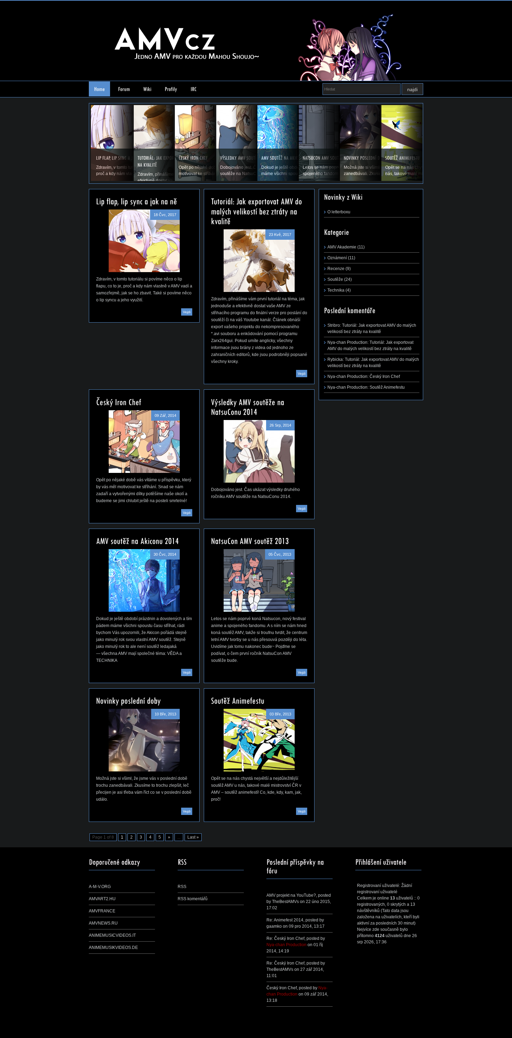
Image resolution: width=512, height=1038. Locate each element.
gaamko (274, 926)
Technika (335, 290)
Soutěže (335, 279)
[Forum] (124, 88)
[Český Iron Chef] (144, 441)
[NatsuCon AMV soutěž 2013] (259, 580)
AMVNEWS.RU (103, 923)
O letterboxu (338, 211)
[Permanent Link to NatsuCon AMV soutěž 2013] (250, 540)
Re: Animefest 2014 (284, 920)
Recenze (335, 268)
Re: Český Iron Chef (285, 938)
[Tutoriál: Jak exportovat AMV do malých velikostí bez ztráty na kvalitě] (259, 260)
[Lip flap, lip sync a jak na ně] (144, 240)
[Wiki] (147, 88)
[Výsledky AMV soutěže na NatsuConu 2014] (259, 451)
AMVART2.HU (102, 898)
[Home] (99, 88)
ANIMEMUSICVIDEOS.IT (112, 935)
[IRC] (193, 88)
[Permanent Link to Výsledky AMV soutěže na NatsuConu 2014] (248, 406)
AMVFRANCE (102, 911)
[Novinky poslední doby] (144, 740)
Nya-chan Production (286, 944)
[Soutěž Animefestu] (259, 740)
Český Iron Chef (385, 376)
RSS (182, 886)
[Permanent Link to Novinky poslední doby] (128, 700)
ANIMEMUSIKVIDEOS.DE (113, 947)
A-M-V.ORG (100, 886)
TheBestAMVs (285, 901)
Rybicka (335, 359)
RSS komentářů (193, 898)
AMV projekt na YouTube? (291, 895)
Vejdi (187, 312)
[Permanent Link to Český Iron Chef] (118, 401)
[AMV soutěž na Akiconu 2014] (144, 580)
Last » (193, 837)
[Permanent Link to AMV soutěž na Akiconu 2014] (137, 540)
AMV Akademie (341, 247)
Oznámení (337, 257)
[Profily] (171, 88)
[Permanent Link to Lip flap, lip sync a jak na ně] (136, 201)
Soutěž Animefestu (387, 387)
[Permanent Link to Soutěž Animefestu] (238, 700)
